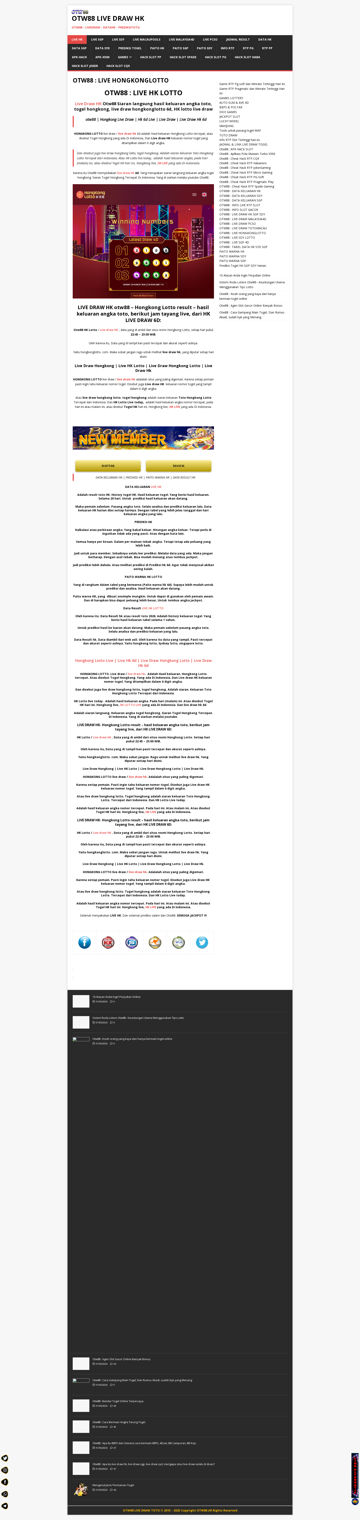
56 (115, 1363)
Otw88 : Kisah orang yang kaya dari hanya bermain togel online (132, 1039)
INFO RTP (227, 48)
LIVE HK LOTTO (153, 608)
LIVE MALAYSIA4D (181, 39)
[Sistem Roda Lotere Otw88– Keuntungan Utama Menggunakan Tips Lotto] (81, 1026)
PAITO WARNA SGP (232, 261)
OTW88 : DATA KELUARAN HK (240, 191)
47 (115, 1447)
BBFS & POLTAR (230, 107)
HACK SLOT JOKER (85, 66)
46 (115, 1489)
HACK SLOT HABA (247, 57)
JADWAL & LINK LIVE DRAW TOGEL (243, 144)
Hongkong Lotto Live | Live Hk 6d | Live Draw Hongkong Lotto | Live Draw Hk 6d (143, 663)
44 (115, 1405)
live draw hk (125, 173)
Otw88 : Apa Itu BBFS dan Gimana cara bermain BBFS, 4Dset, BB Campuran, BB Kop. (144, 1443)
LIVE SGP (97, 39)
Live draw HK (109, 330)
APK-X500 (102, 57)
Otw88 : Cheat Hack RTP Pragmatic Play (246, 182)
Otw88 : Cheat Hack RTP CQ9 (239, 158)
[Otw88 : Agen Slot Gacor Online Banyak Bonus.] (81, 1367)
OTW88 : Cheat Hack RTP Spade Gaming (246, 186)
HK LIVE (163, 163)
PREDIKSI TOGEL (130, 48)
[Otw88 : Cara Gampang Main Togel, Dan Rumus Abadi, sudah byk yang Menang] (81, 1388)
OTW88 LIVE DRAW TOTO (142, 1510)
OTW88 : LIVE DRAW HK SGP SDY (242, 214)
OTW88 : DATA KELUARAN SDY (240, 196)
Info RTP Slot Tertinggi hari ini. (239, 140)
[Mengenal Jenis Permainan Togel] (81, 1493)
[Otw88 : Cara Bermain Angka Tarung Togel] (81, 1430)
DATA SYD (102, 48)
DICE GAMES (228, 112)
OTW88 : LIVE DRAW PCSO (237, 224)
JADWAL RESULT (238, 39)
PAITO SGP (180, 48)
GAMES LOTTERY (231, 98)
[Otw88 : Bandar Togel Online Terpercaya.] (81, 1409)
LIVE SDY (118, 39)
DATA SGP (79, 48)
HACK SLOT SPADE (183, 57)
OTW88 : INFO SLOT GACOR (238, 210)
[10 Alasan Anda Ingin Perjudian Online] (81, 1005)
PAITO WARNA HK (231, 251)
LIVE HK (77, 39)
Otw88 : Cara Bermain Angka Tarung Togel (118, 1422)
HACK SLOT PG (215, 57)
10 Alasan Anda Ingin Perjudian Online (244, 275)
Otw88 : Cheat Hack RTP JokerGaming (245, 168)
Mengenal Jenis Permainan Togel (113, 1485)
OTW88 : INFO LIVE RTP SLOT (239, 205)
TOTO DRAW (228, 135)
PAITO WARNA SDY (232, 256)
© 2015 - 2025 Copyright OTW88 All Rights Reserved (199, 1510)
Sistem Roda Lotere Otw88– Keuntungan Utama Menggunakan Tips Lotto (138, 1018)
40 (115, 1426)
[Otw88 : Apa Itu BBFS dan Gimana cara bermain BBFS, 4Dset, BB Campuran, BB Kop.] (81, 1451)
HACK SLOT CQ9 (118, 66)
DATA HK (264, 39)
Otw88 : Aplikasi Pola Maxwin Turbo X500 (247, 154)
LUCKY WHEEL (229, 121)
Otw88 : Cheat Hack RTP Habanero (243, 163)
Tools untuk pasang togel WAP (240, 130)
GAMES (123, 57)
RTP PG (248, 48)
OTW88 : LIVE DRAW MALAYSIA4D (242, 219)
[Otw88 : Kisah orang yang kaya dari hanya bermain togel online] (81, 1347)
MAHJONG (226, 126)
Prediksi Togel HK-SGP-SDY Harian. (243, 266)
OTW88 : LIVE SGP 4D (234, 242)
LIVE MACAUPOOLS (146, 39)
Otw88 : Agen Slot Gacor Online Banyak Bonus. (251, 305)
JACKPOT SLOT (229, 116)
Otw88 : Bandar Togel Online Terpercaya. (118, 1401)
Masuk (179, 466)
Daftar (108, 466)
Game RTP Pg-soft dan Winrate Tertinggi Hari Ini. (252, 84)
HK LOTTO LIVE (130, 705)
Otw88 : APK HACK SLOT (236, 149)
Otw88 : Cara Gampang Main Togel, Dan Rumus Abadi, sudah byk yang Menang (142, 1380)
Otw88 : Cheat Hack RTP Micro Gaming (245, 172)
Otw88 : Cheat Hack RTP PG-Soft (241, 177)
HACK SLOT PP (150, 57)
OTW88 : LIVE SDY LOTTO (237, 237)
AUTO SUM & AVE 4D (234, 103)
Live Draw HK (88, 103)
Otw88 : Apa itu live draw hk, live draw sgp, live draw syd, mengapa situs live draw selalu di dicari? (153, 1464)
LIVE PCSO (210, 39)
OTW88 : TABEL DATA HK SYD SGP (243, 247)
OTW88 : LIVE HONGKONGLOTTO (242, 233)
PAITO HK (157, 48)
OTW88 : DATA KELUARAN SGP (240, 200)
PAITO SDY (204, 48)
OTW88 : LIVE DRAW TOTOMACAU (243, 228)
